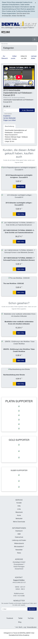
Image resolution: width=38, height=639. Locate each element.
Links (19, 509)
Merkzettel (19, 518)
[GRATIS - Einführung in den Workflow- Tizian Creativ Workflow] (19, 342)
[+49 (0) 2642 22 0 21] (18, 32)
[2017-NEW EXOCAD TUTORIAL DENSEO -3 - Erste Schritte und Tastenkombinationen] (19, 224)
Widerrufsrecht (19, 543)
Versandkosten (32, 627)
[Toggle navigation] (35, 39)
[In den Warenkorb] (14, 186)
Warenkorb (19, 512)
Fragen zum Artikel (9, 120)
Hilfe (19, 506)
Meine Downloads (19, 522)
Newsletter (19, 550)
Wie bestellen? (19, 546)
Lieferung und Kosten (19, 540)
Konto (19, 515)
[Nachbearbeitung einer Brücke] (19, 369)
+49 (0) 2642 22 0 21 (19, 582)
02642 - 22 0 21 (20, 587)
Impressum (19, 531)
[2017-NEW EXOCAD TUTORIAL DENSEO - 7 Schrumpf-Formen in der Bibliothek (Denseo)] (19, 251)
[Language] (25, 32)
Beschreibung (9, 126)
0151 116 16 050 (19, 596)
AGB (19, 534)
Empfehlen (7, 116)
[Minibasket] (35, 32)
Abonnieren (32, 609)
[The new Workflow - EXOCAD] (19, 278)
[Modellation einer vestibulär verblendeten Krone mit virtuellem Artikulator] (19, 315)
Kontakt (19, 503)
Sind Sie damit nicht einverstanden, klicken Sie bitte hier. (16, 14)
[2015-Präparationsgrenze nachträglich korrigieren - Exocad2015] (19, 168)
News (19, 553)
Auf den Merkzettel (9, 118)
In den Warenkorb (27, 110)
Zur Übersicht (4, 57)
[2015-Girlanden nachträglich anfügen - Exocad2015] (19, 196)
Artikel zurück (14, 57)
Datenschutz (19, 537)
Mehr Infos (20, 186)
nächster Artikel (34, 57)
